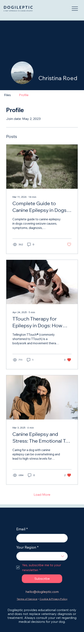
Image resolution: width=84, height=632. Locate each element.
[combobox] (42, 556)
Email (22, 529)
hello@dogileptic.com (42, 592)
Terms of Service (27, 598)
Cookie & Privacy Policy (53, 598)
